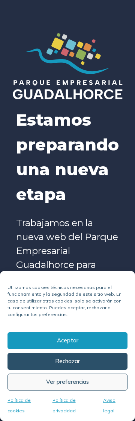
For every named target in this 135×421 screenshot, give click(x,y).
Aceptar (67, 340)
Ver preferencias (67, 381)
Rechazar (67, 361)
